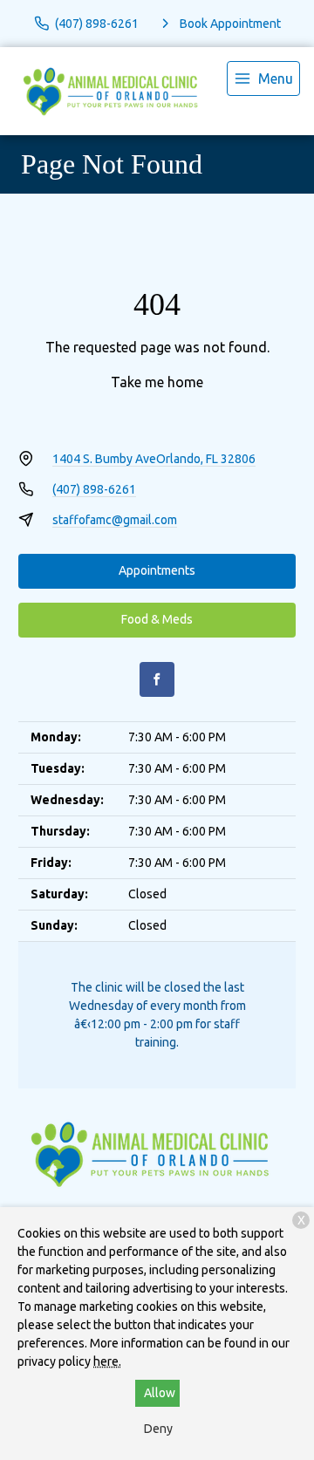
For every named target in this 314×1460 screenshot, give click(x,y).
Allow (159, 1393)
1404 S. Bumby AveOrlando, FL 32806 (154, 459)
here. (107, 1361)
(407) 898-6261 (94, 489)
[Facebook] (157, 679)
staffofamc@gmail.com (114, 520)
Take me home (157, 382)
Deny (158, 1429)
